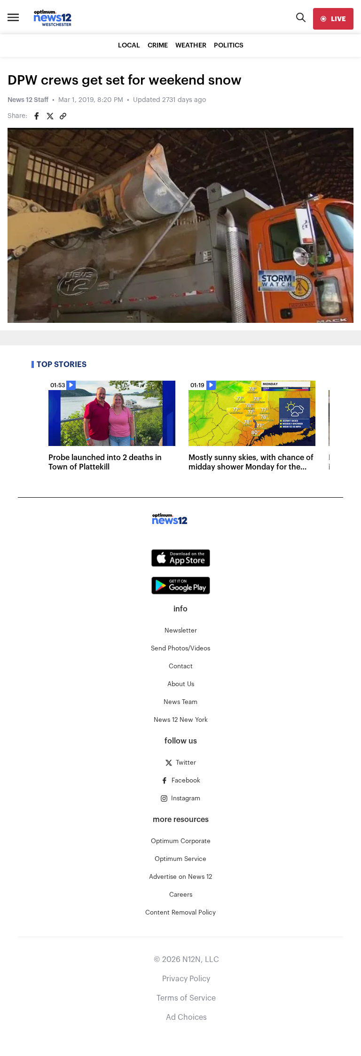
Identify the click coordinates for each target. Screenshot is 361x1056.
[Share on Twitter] (50, 116)
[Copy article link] (63, 116)
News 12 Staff (28, 100)
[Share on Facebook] (36, 116)
